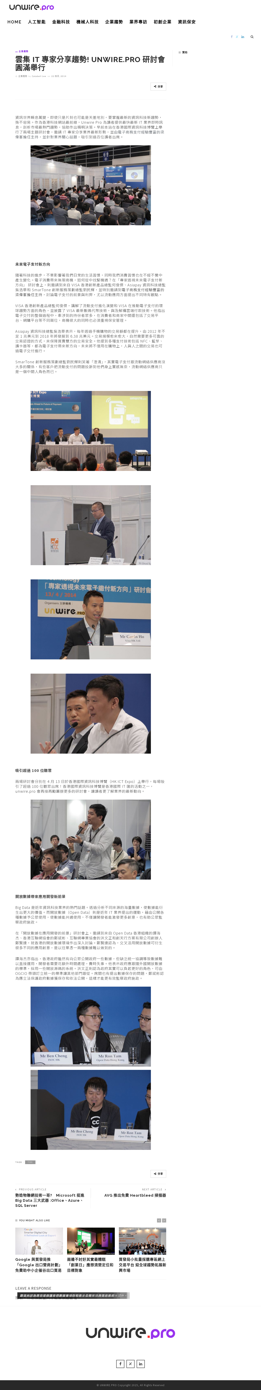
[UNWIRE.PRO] (31, 6)
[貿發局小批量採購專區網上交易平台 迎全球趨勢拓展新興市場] (143, 1241)
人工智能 (37, 22)
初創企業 (163, 22)
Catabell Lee (39, 76)
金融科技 (61, 22)
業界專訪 (138, 22)
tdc (30, 1162)
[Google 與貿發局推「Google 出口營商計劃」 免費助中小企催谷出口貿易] (39, 1241)
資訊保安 (187, 22)
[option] (39, 1250)
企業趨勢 (114, 22)
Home (14, 22)
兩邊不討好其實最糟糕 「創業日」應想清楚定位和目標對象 (90, 1265)
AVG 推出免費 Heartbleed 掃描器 (135, 1195)
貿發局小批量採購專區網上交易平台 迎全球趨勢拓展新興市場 (142, 1265)
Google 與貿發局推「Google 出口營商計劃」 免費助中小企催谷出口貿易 (38, 1265)
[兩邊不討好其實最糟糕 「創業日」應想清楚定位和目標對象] (91, 1241)
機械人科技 (87, 22)
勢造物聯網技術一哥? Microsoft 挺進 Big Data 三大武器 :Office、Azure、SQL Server (49, 1200)
